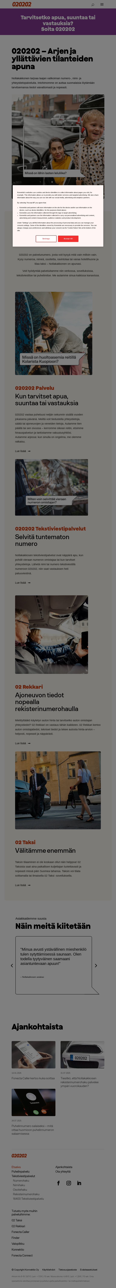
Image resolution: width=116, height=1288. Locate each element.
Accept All (68, 239)
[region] (58, 216)
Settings (46, 239)
